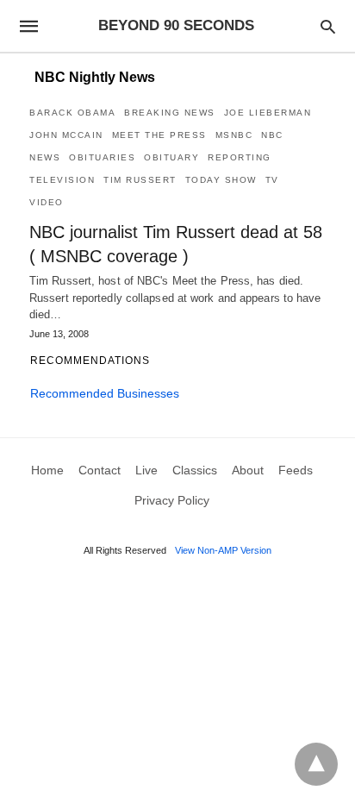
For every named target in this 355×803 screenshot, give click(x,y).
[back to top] (316, 764)
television (62, 180)
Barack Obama (72, 112)
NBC (272, 135)
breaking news (169, 112)
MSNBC (234, 135)
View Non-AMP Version (223, 550)
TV (272, 180)
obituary (171, 157)
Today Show (221, 180)
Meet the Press (159, 135)
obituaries (102, 157)
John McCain (66, 135)
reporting (239, 157)
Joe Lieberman (268, 112)
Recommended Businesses (104, 393)
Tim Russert (140, 180)
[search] (328, 26)
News (44, 157)
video (46, 202)
